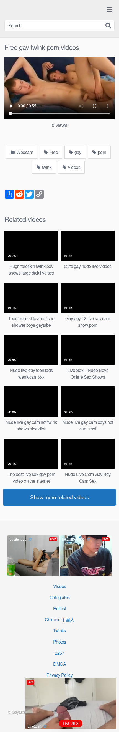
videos (74, 167)
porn (101, 152)
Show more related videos (59, 497)
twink (46, 167)
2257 (59, 653)
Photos (59, 642)
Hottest (59, 608)
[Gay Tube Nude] (37, 9)
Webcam (24, 152)
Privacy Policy (59, 675)
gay (77, 152)
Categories (60, 597)
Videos (59, 586)
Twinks (59, 630)
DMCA (59, 664)
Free (53, 152)
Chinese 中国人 (59, 619)
